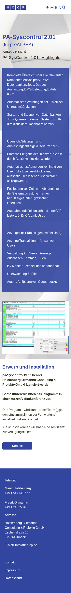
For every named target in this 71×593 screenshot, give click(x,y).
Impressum (12, 570)
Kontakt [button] (17, 446)
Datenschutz (13, 578)
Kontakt (10, 562)
